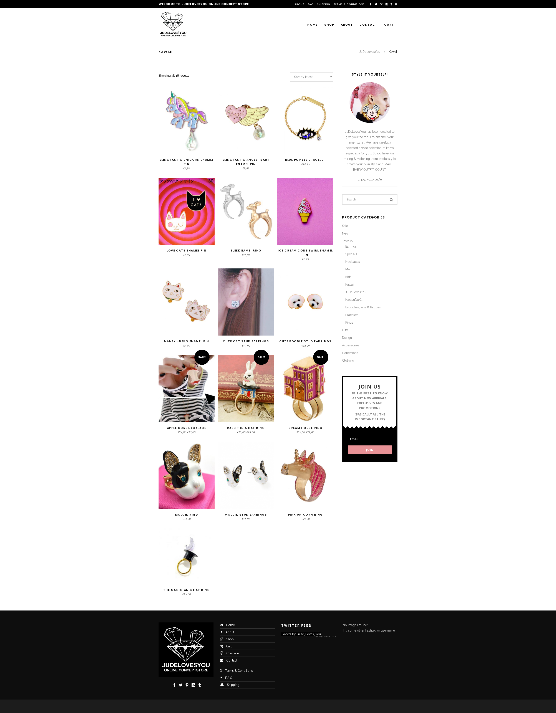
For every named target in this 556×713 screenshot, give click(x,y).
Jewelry (347, 241)
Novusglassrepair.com (325, 636)
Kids (348, 277)
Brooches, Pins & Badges (363, 307)
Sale (345, 226)
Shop (230, 639)
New (345, 233)
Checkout (233, 653)
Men (348, 269)
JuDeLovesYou (369, 51)
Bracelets (351, 315)
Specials (351, 254)
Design (347, 337)
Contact (231, 660)
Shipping (323, 4)
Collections (350, 353)
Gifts (345, 330)
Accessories (350, 345)
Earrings (351, 246)
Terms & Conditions (349, 4)
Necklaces (352, 261)
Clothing (348, 360)
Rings (349, 322)
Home (230, 625)
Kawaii (349, 284)
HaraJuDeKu (353, 299)
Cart (229, 646)
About (299, 4)
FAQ (311, 4)
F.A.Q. (229, 678)
